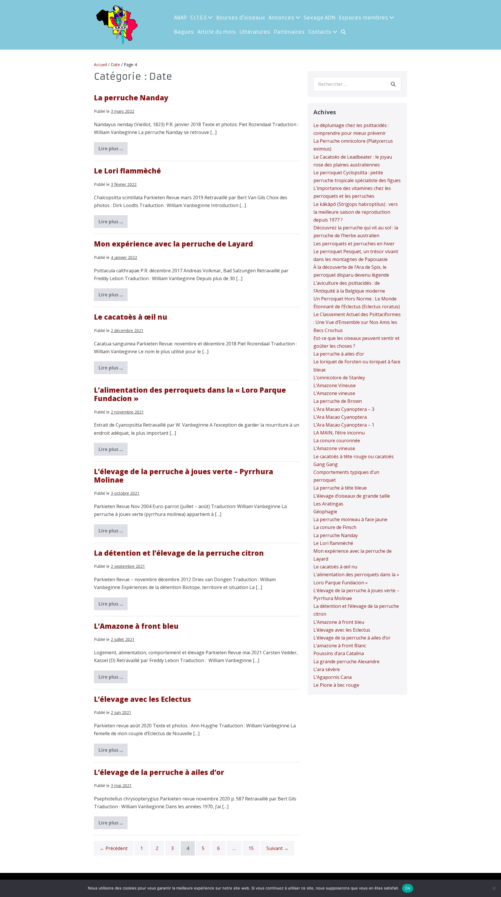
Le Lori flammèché (127, 170)
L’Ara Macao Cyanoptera (340, 417)
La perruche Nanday (131, 97)
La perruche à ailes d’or (338, 354)
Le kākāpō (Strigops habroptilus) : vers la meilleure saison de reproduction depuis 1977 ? (355, 212)
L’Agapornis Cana (332, 677)
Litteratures (254, 32)
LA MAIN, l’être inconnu (339, 433)
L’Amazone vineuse (334, 393)
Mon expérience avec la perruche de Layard (173, 244)
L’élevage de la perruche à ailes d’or (159, 772)
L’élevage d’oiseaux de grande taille (351, 496)
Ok (407, 888)
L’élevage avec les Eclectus (142, 699)
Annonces (281, 18)
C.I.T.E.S (199, 18)
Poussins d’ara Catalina (338, 653)
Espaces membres (364, 18)
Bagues (184, 32)
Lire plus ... (113, 150)
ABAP (180, 18)
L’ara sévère (326, 669)
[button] (343, 32)
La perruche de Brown (337, 401)
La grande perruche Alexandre (346, 661)
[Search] (393, 84)
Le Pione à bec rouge (336, 685)
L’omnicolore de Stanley (339, 377)
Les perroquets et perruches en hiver (354, 243)
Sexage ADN (319, 18)
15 (251, 848)
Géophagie (325, 511)
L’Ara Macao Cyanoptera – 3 (343, 409)
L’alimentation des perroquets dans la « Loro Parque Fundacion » (190, 394)
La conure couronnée (336, 440)
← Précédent (114, 848)
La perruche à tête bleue (340, 488)
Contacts (320, 32)
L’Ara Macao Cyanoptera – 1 (343, 425)
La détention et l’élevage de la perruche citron (179, 553)
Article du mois (216, 32)
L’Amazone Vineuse (334, 385)
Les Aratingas (328, 504)
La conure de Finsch (334, 527)
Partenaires (289, 32)
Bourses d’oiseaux (240, 18)
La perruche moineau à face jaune (350, 519)
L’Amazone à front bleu (136, 626)
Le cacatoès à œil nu (130, 317)
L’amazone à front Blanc (339, 645)
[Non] (494, 888)
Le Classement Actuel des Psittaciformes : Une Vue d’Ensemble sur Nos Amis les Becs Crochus (357, 322)
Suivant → (277, 848)
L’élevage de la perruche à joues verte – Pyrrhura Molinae (183, 476)
